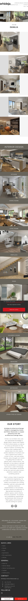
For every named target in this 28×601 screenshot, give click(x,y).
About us (4, 563)
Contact (4, 570)
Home (3, 545)
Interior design (6, 565)
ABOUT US (20, 4)
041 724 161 (17, 537)
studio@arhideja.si (10, 584)
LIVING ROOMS (14, 228)
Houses (4, 548)
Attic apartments (7, 555)
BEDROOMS (14, 361)
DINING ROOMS (14, 200)
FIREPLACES (14, 255)
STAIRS (14, 281)
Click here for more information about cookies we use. (15, 302)
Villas (3, 550)
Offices (4, 557)
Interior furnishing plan (8, 568)
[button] (14, 16)
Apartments (5, 552)
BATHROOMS (14, 388)
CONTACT (26, 4)
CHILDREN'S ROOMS (14, 335)
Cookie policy (6, 572)
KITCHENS (14, 174)
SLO (25, 6)
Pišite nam (21, 598)
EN (27, 6)
